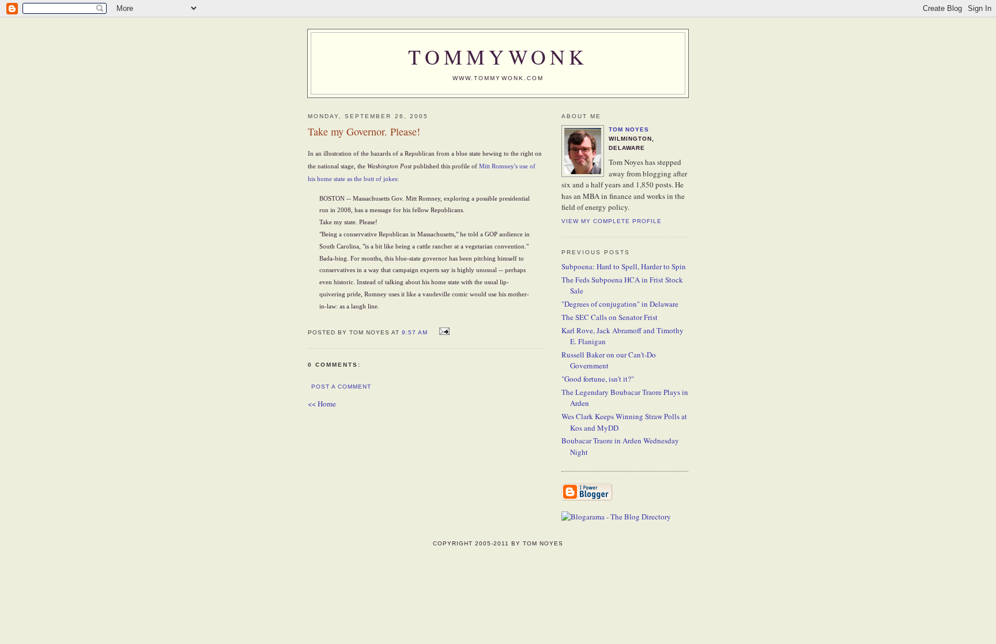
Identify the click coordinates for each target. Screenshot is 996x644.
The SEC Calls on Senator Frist (609, 317)
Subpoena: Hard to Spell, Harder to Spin (623, 266)
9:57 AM (415, 332)
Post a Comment (341, 386)
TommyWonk (498, 56)
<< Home (322, 403)
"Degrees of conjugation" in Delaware (619, 304)
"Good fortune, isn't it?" (597, 379)
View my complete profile (611, 221)
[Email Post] (442, 331)
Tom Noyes (629, 129)
